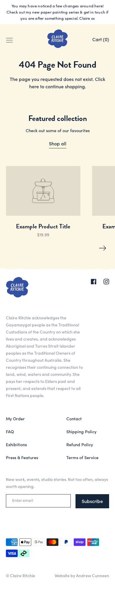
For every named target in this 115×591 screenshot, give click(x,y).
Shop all (57, 143)
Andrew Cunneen (92, 575)
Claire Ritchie (22, 575)
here (34, 86)
